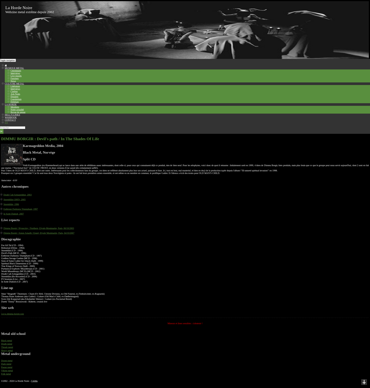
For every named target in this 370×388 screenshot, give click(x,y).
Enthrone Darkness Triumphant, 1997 (20, 209)
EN (6, 122)
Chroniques (16, 70)
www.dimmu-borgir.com (12, 314)
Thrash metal (7, 347)
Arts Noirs (15, 94)
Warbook (11, 117)
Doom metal (6, 360)
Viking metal (7, 370)
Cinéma (14, 91)
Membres (15, 107)
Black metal (6, 340)
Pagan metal (6, 367)
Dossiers (14, 96)
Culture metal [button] (14, 83)
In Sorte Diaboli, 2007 (13, 214)
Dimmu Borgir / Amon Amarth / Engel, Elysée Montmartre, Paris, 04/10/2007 (38, 233)
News (13, 81)
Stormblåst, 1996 (11, 204)
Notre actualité (17, 109)
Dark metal (6, 364)
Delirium (15, 102)
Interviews (15, 73)
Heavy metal (7, 350)
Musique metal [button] (14, 68)
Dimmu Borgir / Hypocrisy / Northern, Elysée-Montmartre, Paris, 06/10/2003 (38, 228)
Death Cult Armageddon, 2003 (17, 195)
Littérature (15, 86)
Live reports (16, 76)
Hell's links (12, 115)
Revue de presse (18, 112)
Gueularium (16, 99)
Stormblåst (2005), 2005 (14, 199)
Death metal (6, 344)
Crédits (34, 381)
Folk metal (6, 374)
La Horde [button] (11, 104)
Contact (10, 120)
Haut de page (364, 382)
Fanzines (15, 78)
